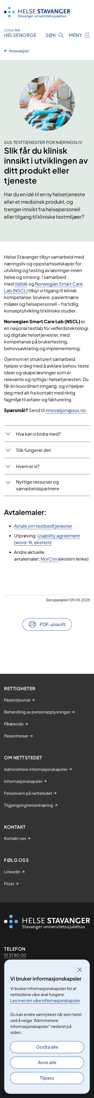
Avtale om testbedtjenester (43, 526)
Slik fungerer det (33, 450)
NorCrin (49, 559)
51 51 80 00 (15, 955)
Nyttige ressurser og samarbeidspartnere (37, 485)
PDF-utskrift (53, 624)
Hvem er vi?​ (28, 466)
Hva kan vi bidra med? (38, 434)
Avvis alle (47, 1062)
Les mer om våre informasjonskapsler (45, 1000)
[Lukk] (80, 970)
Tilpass (47, 1078)
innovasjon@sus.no (65, 410)
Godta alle (47, 1047)
